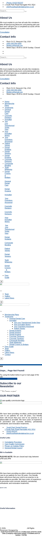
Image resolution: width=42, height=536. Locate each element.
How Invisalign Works (8, 134)
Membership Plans (12, 315)
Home (7, 102)
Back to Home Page (9, 379)
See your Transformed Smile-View (9, 125)
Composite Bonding (9, 164)
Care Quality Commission (14, 444)
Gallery (7, 296)
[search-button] (25, 11)
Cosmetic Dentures (8, 160)
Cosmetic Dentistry (8, 117)
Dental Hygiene (8, 156)
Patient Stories (7, 144)
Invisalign (8, 119)
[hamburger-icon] (1, 98)
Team (7, 294)
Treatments (9, 108)
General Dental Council (13, 448)
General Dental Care (8, 112)
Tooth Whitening (8, 168)
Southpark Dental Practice (16, 528)
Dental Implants (8, 148)
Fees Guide (7, 276)
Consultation (4, 32)
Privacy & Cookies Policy (14, 446)
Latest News (9, 298)
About (2, 500)
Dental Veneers (8, 152)
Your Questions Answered (8, 139)
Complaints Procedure (13, 442)
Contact (8, 355)
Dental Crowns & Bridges (19, 344)
